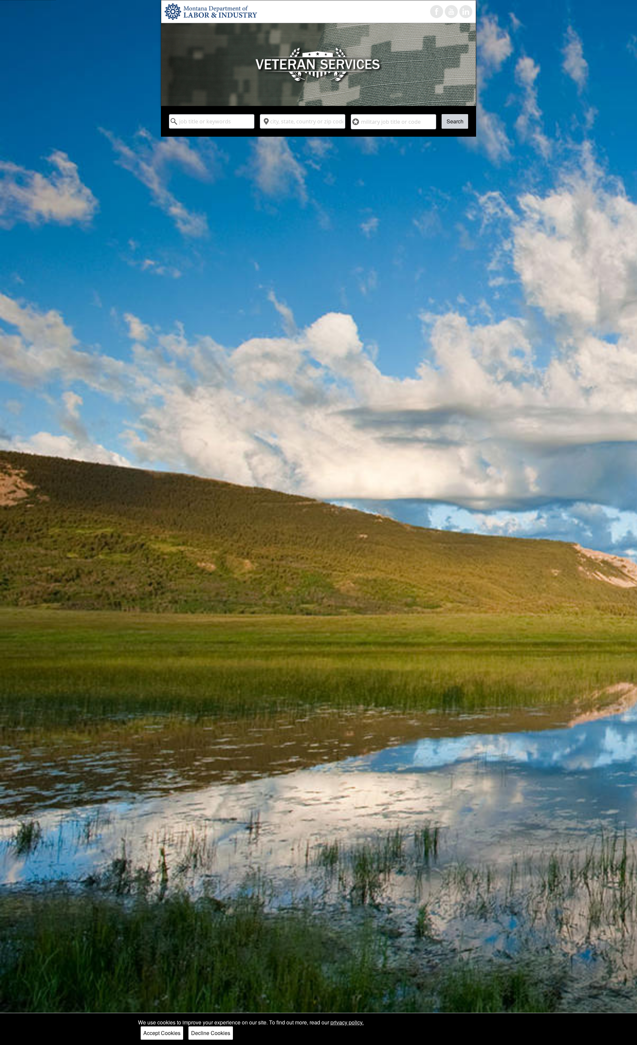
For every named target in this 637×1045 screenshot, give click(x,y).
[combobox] (211, 121)
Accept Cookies (161, 1033)
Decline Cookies (210, 1033)
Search (455, 121)
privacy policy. (347, 1022)
